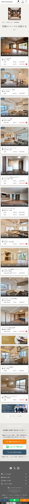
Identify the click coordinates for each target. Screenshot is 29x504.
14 (18, 416)
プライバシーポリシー (20, 497)
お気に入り (18, 2)
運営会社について (23, 456)
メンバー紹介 (9, 495)
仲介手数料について (18, 495)
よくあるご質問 (13, 456)
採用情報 (6, 497)
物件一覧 (25, 495)
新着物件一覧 (5, 456)
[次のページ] (21, 416)
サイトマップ (12, 497)
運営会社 (4, 495)
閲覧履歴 (22, 2)
